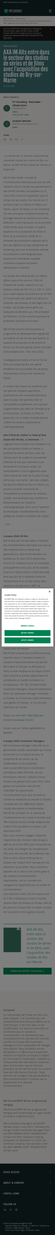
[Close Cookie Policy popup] (50, 592)
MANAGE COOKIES (27, 626)
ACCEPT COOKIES (27, 640)
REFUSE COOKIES (27, 633)
